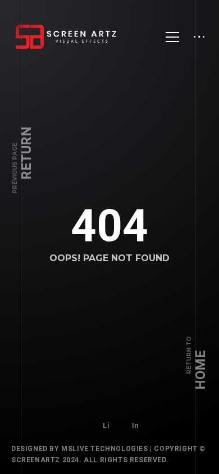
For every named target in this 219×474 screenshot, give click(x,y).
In (135, 426)
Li (106, 426)
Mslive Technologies (104, 449)
